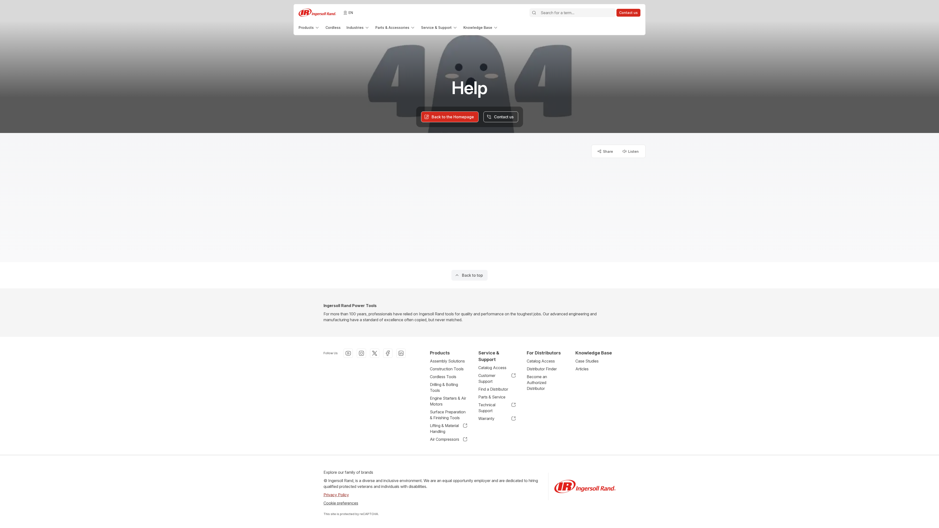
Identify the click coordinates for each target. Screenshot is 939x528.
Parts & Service (491, 397)
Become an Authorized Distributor (537, 382)
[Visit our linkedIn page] (401, 353)
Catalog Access (492, 367)
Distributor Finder (542, 368)
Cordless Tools (443, 376)
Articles (582, 368)
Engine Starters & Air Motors (448, 401)
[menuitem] (309, 27)
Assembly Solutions (447, 361)
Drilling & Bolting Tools (444, 387)
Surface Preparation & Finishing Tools (448, 414)
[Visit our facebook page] (387, 353)
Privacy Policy (336, 494)
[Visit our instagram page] (361, 353)
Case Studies (587, 361)
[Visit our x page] (374, 353)
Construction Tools (447, 368)
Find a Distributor (493, 389)
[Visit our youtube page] (348, 353)
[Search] (534, 12)
